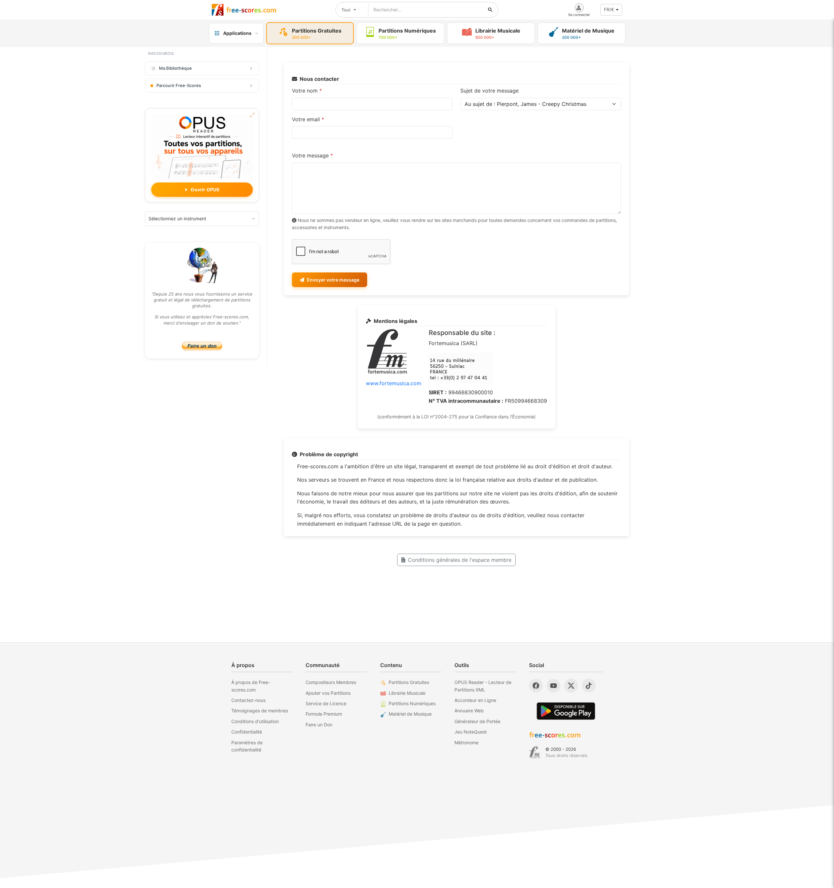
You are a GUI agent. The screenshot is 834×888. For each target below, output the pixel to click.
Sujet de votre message (489, 90)
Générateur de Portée (477, 721)
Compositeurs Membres (331, 682)
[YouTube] (553, 685)
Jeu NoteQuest (470, 732)
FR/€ (609, 9)
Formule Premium (324, 714)
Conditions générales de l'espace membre (459, 560)
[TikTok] (589, 685)
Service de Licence (326, 703)
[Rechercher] (490, 9)
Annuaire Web (469, 710)
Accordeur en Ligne (475, 700)
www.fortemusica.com (393, 383)
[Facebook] (536, 685)
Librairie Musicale (407, 693)
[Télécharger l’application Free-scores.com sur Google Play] (566, 711)
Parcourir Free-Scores (178, 85)
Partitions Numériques (412, 703)
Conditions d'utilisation (255, 721)
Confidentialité (246, 732)
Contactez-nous (248, 700)
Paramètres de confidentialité (247, 746)
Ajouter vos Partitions (328, 693)
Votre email (308, 119)
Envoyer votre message (333, 280)
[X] (571, 685)
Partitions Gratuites (409, 682)
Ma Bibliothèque (175, 68)
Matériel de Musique (410, 714)
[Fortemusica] (534, 752)
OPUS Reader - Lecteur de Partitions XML (482, 685)
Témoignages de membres (259, 710)
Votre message (312, 155)
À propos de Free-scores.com (250, 685)
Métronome (466, 742)
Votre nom (307, 90)
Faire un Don (319, 724)
